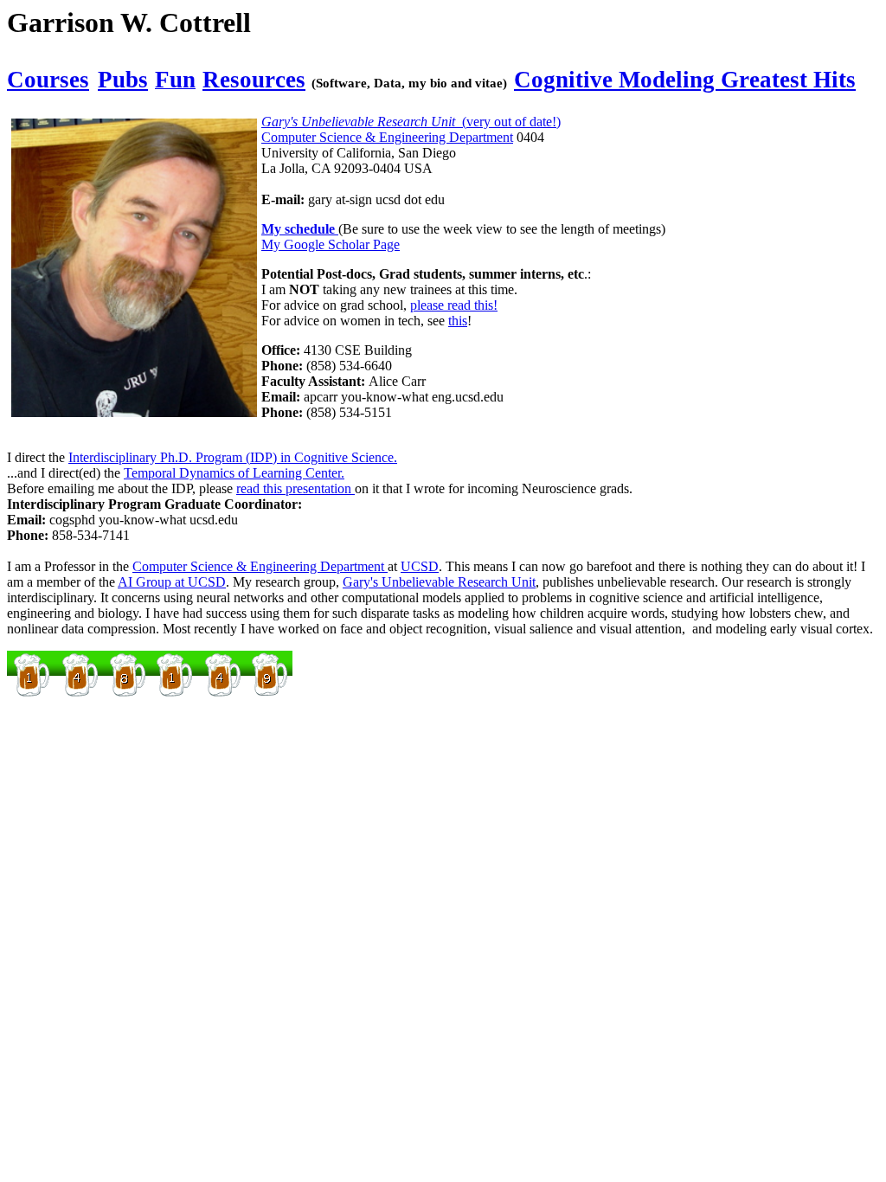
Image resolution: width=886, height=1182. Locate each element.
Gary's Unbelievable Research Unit (439, 582)
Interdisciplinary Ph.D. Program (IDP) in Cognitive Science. (232, 457)
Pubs (123, 80)
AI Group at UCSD (172, 582)
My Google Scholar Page (330, 244)
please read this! (454, 305)
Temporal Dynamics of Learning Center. (234, 473)
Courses (48, 80)
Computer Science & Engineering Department (387, 137)
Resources (253, 80)
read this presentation (295, 488)
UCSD (420, 566)
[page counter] (149, 693)
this (457, 320)
